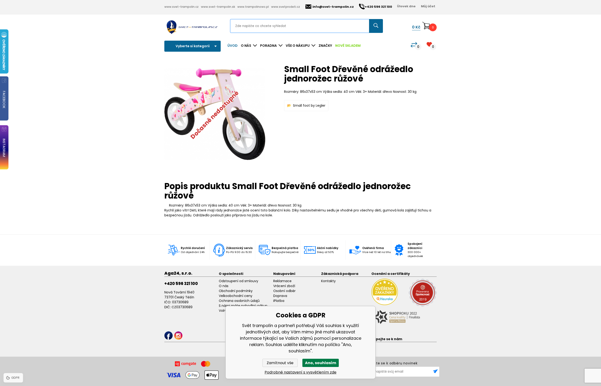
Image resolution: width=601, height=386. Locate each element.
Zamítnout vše (280, 363)
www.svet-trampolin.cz (181, 7)
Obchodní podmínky (236, 291)
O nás (223, 286)
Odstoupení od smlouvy (238, 281)
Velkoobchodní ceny (235, 295)
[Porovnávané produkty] (414, 45)
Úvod (232, 45)
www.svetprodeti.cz (285, 7)
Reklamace (282, 281)
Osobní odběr (284, 291)
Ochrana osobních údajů (239, 300)
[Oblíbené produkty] (429, 44)
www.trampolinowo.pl (253, 7)
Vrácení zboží (284, 286)
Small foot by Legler (309, 105)
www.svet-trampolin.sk (218, 7)
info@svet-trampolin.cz (333, 6)
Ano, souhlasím (320, 363)
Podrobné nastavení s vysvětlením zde (300, 372)
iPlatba (278, 300)
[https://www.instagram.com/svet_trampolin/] (178, 335)
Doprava (280, 295)
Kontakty (328, 281)
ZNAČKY (325, 45)
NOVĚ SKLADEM (348, 45)
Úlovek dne (406, 6)
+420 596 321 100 (181, 283)
